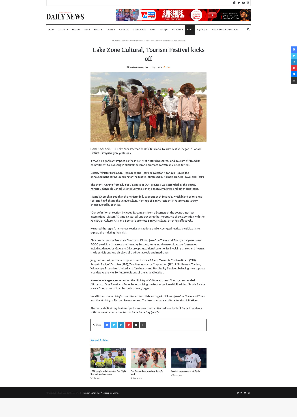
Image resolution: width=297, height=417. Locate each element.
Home (51, 29)
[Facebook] (107, 325)
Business (123, 29)
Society (109, 29)
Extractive (176, 29)
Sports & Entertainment (132, 40)
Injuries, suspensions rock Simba (185, 371)
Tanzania (62, 29)
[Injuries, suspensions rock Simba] (189, 358)
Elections (76, 29)
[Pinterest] (128, 325)
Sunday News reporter (138, 67)
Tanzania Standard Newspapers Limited (101, 393)
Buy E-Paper (202, 29)
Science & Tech (139, 29)
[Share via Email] (136, 325)
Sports (189, 29)
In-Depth (164, 29)
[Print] (143, 325)
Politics (97, 29)
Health (153, 29)
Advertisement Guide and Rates (225, 29)
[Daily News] (65, 16)
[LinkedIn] (121, 325)
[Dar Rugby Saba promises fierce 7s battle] (148, 358)
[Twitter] (114, 325)
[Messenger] (294, 74)
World (87, 29)
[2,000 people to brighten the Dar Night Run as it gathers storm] (108, 358)
